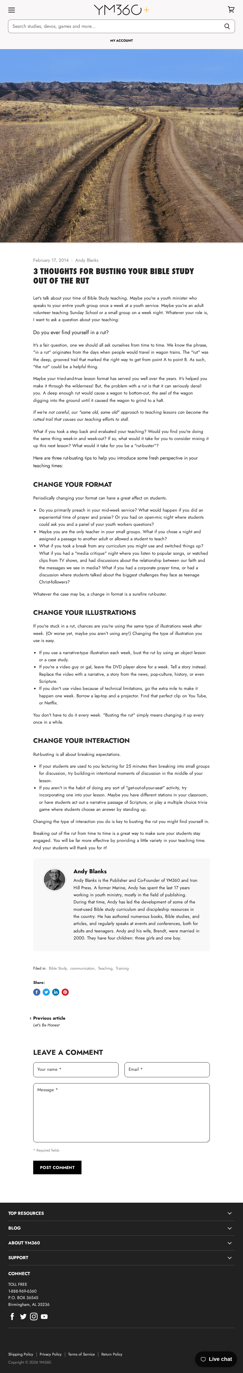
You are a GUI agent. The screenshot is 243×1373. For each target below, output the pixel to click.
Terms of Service (81, 1354)
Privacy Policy (51, 1354)
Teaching (105, 968)
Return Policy (111, 1354)
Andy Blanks (90, 871)
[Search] (227, 26)
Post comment (57, 1167)
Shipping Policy (20, 1354)
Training (122, 968)
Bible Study (58, 968)
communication (82, 968)
